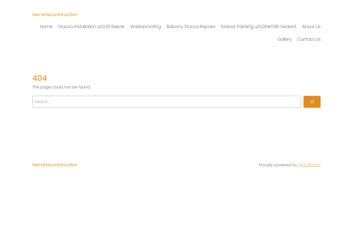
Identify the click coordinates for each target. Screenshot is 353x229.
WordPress (309, 165)
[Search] (312, 102)
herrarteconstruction (54, 14)
